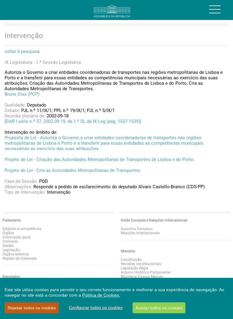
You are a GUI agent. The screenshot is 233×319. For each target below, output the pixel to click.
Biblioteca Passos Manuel (142, 277)
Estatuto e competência (21, 229)
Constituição (131, 260)
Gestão (8, 246)
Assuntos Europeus (137, 229)
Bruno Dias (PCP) (22, 94)
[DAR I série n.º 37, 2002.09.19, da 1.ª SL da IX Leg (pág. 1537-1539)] (73, 121)
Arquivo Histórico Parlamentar (146, 272)
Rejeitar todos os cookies (32, 307)
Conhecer (10, 241)
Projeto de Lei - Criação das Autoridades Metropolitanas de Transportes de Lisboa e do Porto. (100, 159)
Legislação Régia (134, 268)
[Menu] (215, 9)
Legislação (11, 250)
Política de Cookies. (101, 295)
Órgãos (8, 233)
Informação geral (16, 237)
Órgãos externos (15, 254)
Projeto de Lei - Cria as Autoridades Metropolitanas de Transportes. (73, 170)
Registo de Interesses (19, 258)
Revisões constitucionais (141, 264)
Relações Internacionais (140, 233)
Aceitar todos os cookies (159, 307)
